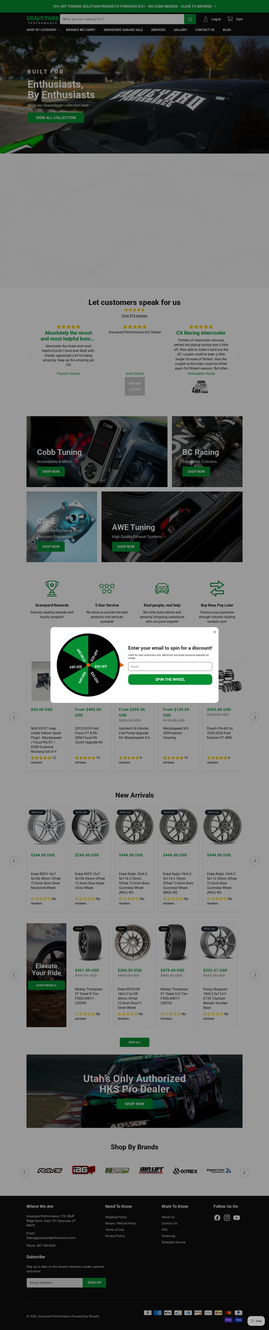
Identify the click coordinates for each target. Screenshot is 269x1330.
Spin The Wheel (170, 679)
